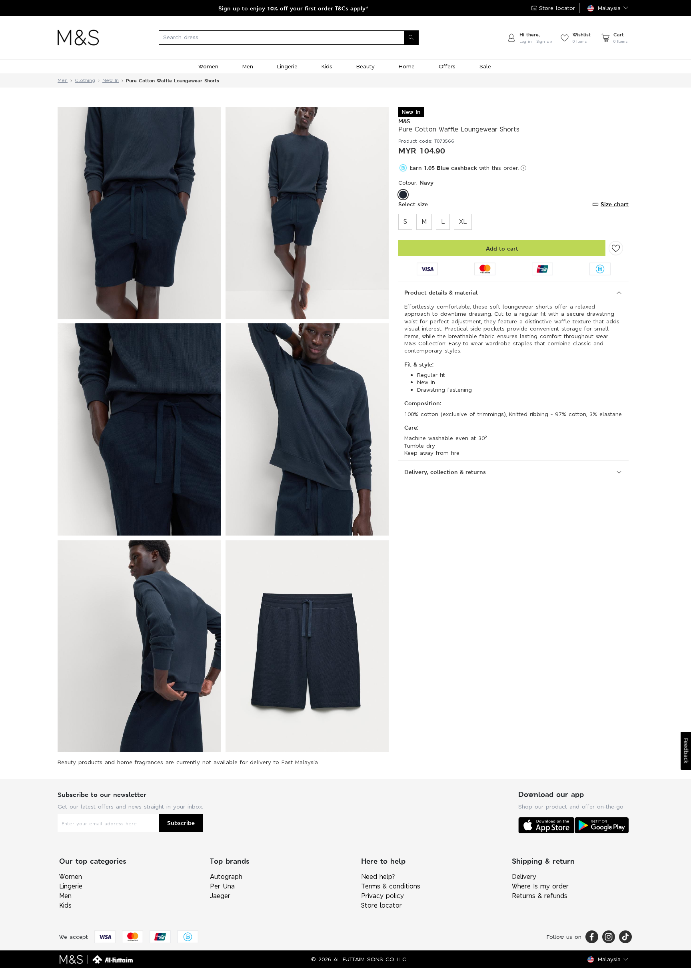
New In (110, 81)
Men (63, 81)
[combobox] (303, 37)
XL (463, 221)
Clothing (85, 81)
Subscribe (181, 823)
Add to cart (502, 248)
